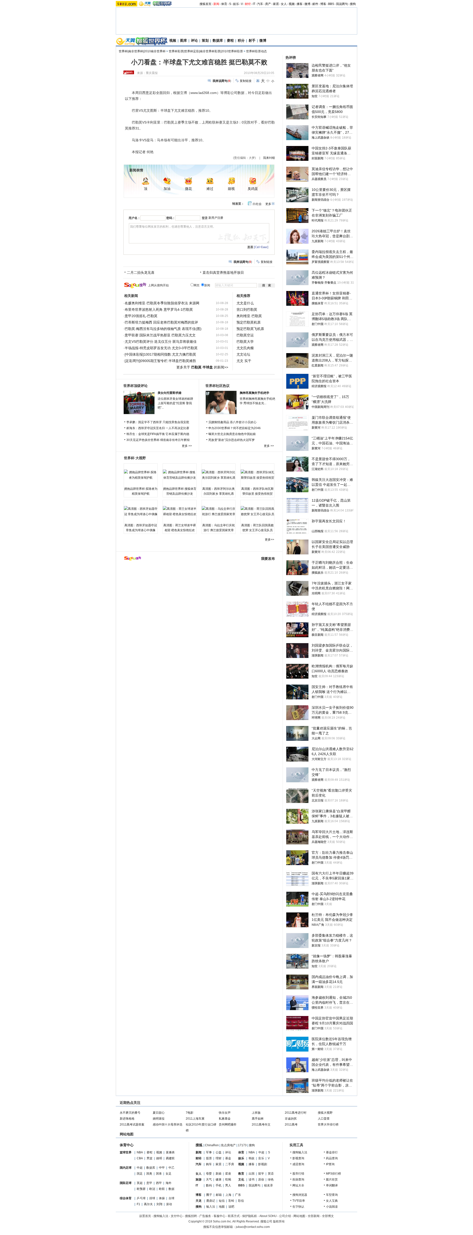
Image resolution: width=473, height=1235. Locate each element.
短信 (222, 1200)
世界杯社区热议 (217, 386)
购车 (209, 1164)
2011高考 (291, 1124)
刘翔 (159, 1204)
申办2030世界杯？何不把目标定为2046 (234, 428)
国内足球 (126, 1167)
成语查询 (298, 1164)
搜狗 (353, 4)
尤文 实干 (243, 361)
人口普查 (324, 1118)
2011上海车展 (195, 1118)
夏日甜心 (159, 1112)
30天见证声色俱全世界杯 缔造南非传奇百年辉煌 (158, 440)
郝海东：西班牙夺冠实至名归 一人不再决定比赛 (157, 428)
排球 (152, 1198)
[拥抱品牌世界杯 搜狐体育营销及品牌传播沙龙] (179, 475)
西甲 (159, 1183)
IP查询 (330, 1164)
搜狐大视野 (325, 1112)
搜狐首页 (205, 4)
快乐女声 (225, 1112)
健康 (218, 1179)
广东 (238, 1195)
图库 (183, 40)
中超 (140, 1167)
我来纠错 (269, 158)
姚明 (159, 1158)
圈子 (209, 1195)
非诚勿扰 (291, 1118)
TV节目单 (298, 1200)
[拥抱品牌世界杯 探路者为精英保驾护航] (140, 475)
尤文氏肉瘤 (245, 348)
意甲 (149, 1183)
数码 (209, 1185)
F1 (138, 1204)
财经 (248, 4)
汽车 (260, 4)
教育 (241, 1173)
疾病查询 (298, 1179)
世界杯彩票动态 (256, 51)
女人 (284, 4)
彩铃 (231, 1200)
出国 (251, 1173)
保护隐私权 (249, 1216)
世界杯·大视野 (135, 458)
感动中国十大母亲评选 (167, 1124)
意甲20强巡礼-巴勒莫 (141, 316)
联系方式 (234, 1216)
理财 (218, 1158)
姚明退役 (159, 1118)
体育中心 (127, 1145)
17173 (242, 1145)
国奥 (149, 1173)
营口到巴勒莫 (246, 309)
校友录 (268, 1185)
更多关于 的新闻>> (202, 367)
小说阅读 (332, 1206)
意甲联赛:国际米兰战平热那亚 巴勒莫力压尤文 (160, 335)
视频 (292, 4)
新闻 (216, 4)
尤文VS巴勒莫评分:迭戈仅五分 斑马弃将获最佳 (161, 342)
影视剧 (262, 1164)
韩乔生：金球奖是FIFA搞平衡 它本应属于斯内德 (157, 434)
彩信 (241, 1200)
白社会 (257, 204)
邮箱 (219, 1195)
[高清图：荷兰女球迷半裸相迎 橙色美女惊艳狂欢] (179, 511)
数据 (171, 1189)
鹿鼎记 (210, 1200)
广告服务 (205, 1216)
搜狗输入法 (299, 1152)
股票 (209, 1158)
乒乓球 (141, 1198)
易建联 (170, 1158)
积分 (241, 40)
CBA (140, 1158)
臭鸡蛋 (253, 189)
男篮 (149, 1158)
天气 (209, 1179)
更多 (268, 204)
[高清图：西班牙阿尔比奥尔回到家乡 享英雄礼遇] (218, 475)
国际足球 (126, 1183)
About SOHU (268, 1216)
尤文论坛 (243, 354)
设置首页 (145, 1216)
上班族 (256, 1112)
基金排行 (332, 1152)
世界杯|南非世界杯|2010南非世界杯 (142, 51)
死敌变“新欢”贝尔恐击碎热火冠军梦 (231, 440)
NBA (140, 1152)
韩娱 (251, 1158)
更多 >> (187, 446)
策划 (205, 40)
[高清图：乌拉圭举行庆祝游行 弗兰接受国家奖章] (218, 511)
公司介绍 (285, 1216)
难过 (209, 189)
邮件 (315, 4)
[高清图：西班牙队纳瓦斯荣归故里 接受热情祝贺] (257, 475)
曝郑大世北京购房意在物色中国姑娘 (232, 434)
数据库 (218, 40)
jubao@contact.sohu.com (253, 1227)
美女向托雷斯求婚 (169, 393)
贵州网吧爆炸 (227, 1124)
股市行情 (298, 1173)
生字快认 (298, 1206)
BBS (331, 4)
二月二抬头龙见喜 (140, 272)
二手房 (229, 1164)
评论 (194, 40)
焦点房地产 (228, 1145)
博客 (323, 4)
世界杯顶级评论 (135, 386)
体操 (162, 1198)
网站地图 (299, 1216)
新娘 (218, 1173)
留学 (261, 1173)
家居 (276, 4)
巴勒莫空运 (245, 335)
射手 (252, 40)
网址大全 (298, 1185)
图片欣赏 (332, 1179)
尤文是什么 (245, 303)
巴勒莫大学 (245, 342)
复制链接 (246, 81)
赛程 (230, 40)
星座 (228, 1173)
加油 (167, 189)
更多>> (269, 539)
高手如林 (258, 1118)
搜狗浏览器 (299, 1195)
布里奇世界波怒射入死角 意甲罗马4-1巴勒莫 (159, 309)
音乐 (261, 1158)
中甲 (162, 1167)
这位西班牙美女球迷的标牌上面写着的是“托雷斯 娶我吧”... (175, 403)
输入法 (210, 1206)
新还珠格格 (127, 1118)
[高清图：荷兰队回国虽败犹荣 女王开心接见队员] (257, 511)
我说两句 (342, 4)
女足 (168, 1173)
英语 (271, 1173)
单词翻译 (332, 1185)
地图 (222, 1206)
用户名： (134, 218)
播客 (300, 4)
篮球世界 (126, 1152)
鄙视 (231, 189)
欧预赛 (141, 1189)
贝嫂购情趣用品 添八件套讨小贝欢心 (232, 422)
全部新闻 (314, 1216)
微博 (307, 4)
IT (254, 4)
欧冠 (152, 1189)
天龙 (199, 1200)
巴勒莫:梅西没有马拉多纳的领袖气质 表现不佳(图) (163, 329)
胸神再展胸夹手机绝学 (254, 393)
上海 (228, 1195)
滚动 (169, 1204)
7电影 (189, 1112)
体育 (224, 4)
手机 (218, 1185)
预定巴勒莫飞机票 (250, 329)
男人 (228, 1185)
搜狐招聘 (191, 1216)
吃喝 (228, 1179)
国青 (159, 1173)
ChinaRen (212, 1145)
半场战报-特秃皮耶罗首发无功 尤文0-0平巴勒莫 (161, 348)
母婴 (209, 1173)
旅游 (199, 1179)
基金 (228, 1158)
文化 (241, 1179)
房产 (268, 4)
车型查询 (332, 1195)
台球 (171, 1198)
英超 (140, 1183)
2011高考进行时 (295, 1112)
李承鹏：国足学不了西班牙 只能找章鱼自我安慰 (157, 422)
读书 (251, 1179)
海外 (168, 1183)
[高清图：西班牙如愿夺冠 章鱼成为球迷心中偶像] (140, 511)
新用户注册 (215, 217)
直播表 (170, 1152)
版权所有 (279, 1221)
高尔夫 (148, 1204)
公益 (218, 1152)
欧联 (162, 1189)
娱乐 (236, 4)
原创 (261, 1179)
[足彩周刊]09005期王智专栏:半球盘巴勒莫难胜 (160, 361)
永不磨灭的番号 (130, 1112)
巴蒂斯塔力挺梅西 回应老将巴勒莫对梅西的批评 (161, 322)
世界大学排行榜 (328, 1124)
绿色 (271, 1179)
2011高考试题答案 (132, 1124)
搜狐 (199, 1145)
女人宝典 (332, 1200)
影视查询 (298, 1158)
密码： (170, 218)
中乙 (171, 1167)
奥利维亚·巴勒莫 (249, 316)
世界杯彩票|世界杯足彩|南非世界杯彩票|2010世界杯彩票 (206, 51)
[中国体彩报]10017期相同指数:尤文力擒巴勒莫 (160, 354)
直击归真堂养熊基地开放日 (223, 272)
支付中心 (177, 1216)
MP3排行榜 (333, 1173)
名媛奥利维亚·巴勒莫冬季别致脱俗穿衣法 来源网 (162, 303)
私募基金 (225, 1118)
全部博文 (328, 1216)
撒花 (188, 189)
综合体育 (126, 1198)
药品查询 (332, 1158)
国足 (140, 1173)
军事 (209, 1152)
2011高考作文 (261, 1124)
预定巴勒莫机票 (248, 322)
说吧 (231, 1206)
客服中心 (219, 1216)
